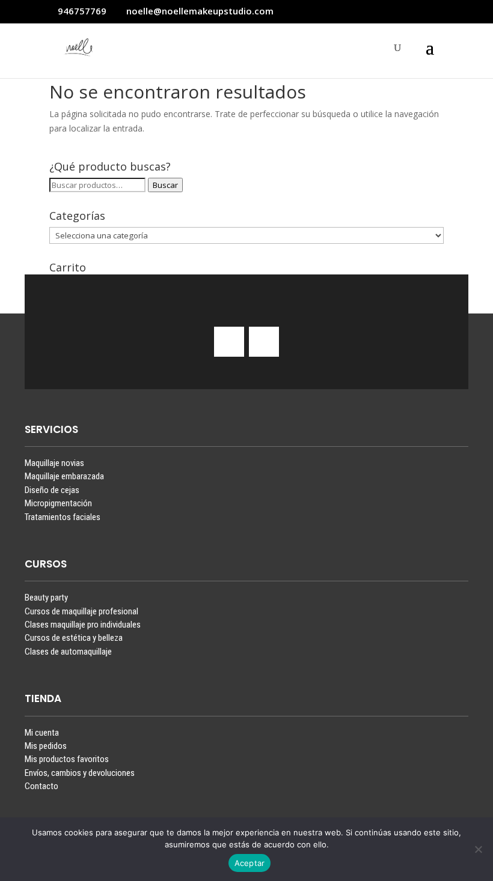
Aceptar (249, 863)
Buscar (165, 185)
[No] (478, 849)
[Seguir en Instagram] (229, 342)
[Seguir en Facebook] (264, 342)
